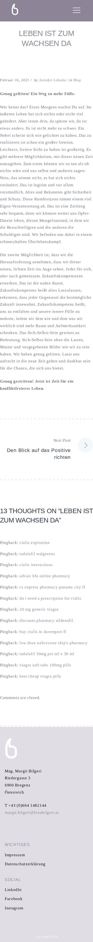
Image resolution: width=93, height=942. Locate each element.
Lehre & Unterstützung (41, 39)
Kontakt (21, 81)
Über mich (23, 67)
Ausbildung (26, 53)
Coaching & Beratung (38, 26)
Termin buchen (30, 95)
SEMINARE (23, 122)
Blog (17, 108)
